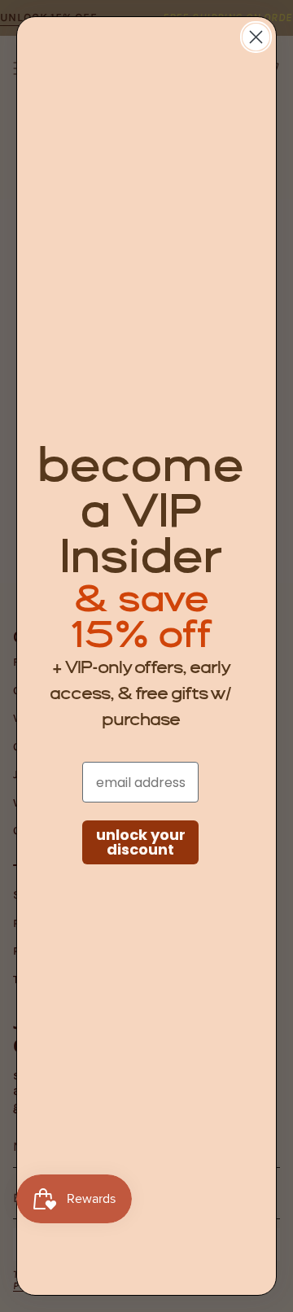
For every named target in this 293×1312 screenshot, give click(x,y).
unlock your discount (141, 841)
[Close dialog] (256, 37)
